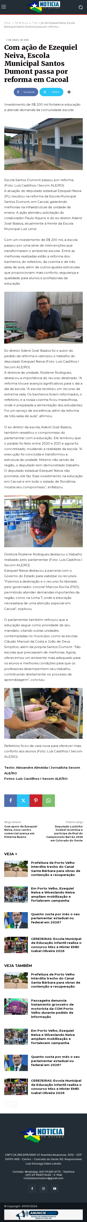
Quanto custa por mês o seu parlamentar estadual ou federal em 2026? (55, 918)
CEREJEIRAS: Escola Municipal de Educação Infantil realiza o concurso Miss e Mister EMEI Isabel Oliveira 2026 (56, 945)
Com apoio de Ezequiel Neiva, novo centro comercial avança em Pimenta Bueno (20, 832)
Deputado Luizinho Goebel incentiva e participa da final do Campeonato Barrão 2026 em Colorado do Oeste (64, 833)
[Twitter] (23, 800)
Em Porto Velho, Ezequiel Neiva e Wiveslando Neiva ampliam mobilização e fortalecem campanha (53, 894)
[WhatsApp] (48, 800)
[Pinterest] (36, 800)
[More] (69, 92)
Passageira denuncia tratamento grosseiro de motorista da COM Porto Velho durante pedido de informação (52, 1008)
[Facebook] (10, 800)
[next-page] (13, 1104)
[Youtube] (55, 1189)
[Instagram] (43, 1189)
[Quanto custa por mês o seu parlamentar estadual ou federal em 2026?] (16, 920)
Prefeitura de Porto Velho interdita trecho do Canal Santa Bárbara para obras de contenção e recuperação (55, 869)
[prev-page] (7, 1104)
